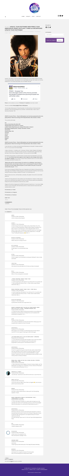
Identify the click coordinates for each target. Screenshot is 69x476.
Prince (9, 209)
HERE (35, 153)
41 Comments (37, 31)
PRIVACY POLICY (25, 469)
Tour (20, 31)
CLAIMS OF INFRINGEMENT (41, 469)
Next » (7, 458)
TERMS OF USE (32, 469)
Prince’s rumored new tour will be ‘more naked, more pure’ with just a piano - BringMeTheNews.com (25, 308)
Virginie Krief (14, 440)
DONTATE (60, 40)
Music (14, 31)
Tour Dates (24, 31)
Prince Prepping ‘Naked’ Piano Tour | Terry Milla (24, 289)
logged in (12, 461)
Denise (13, 388)
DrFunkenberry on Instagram (11, 192)
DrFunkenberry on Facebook (10, 194)
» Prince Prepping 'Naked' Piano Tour (20, 278)
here (21, 147)
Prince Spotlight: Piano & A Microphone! (20, 209)
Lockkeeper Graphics (37, 472)
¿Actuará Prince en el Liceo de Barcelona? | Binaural (25, 336)
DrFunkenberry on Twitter (10, 189)
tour (31, 209)
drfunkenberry (31, 31)
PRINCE (17, 31)
